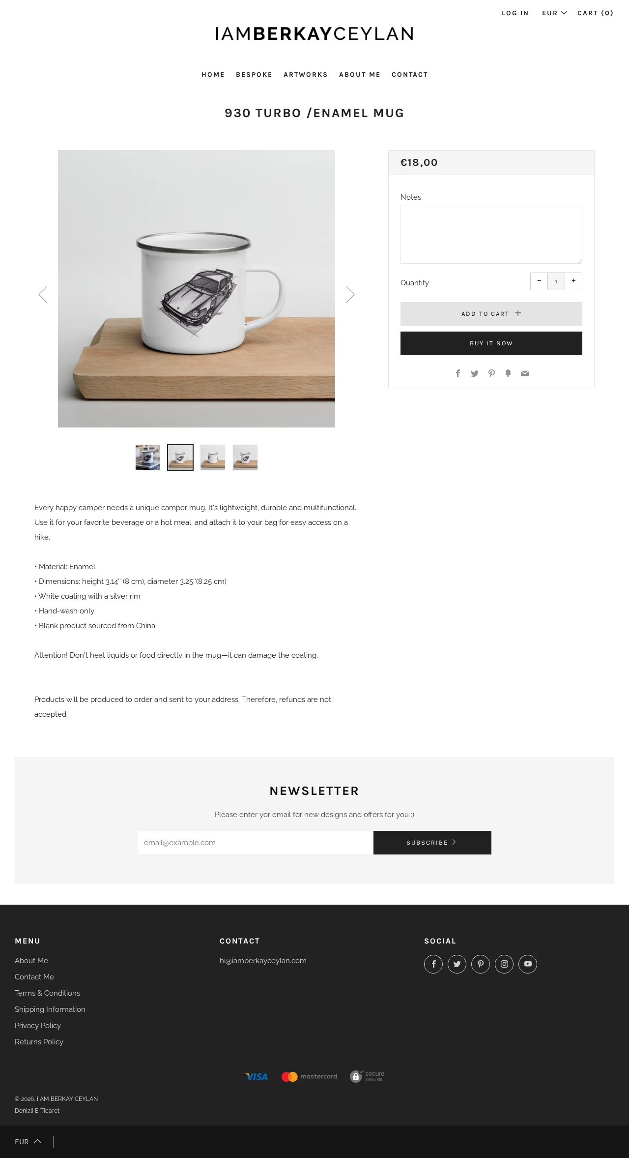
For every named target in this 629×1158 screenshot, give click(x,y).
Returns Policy (39, 1041)
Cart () (595, 13)
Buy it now (492, 343)
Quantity (414, 282)
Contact (410, 74)
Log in (515, 13)
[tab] (148, 457)
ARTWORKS (306, 74)
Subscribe (427, 842)
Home (213, 74)
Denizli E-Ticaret (37, 1110)
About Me (360, 74)
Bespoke (254, 74)
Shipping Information (50, 1009)
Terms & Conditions (47, 993)
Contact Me (34, 977)
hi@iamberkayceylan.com (263, 960)
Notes (410, 197)
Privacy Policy (38, 1025)
